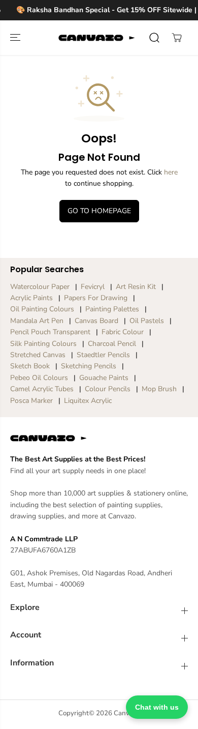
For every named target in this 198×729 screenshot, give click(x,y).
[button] (16, 37)
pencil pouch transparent (50, 332)
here (171, 172)
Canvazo (127, 713)
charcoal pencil (112, 343)
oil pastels (146, 321)
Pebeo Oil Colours (39, 378)
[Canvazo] (96, 38)
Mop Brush (159, 389)
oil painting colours (42, 309)
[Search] (154, 37)
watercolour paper (40, 286)
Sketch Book (30, 366)
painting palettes (112, 309)
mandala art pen (36, 321)
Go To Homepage (99, 211)
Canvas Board (96, 321)
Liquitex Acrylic (88, 400)
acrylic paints (31, 298)
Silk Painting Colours (43, 343)
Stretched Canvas (37, 355)
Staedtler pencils (103, 355)
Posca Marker (31, 400)
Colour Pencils (107, 389)
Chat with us (157, 707)
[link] (99, 438)
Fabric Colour (123, 332)
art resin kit (136, 286)
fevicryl (93, 286)
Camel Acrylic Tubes (42, 389)
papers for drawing (95, 298)
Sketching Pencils (88, 366)
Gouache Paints (103, 378)
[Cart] (177, 37)
